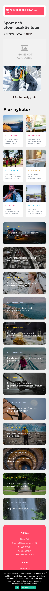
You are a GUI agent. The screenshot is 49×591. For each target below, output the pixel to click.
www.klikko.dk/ (27, 555)
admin (29, 34)
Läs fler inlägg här (24, 97)
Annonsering (24, 568)
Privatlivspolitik (28, 587)
